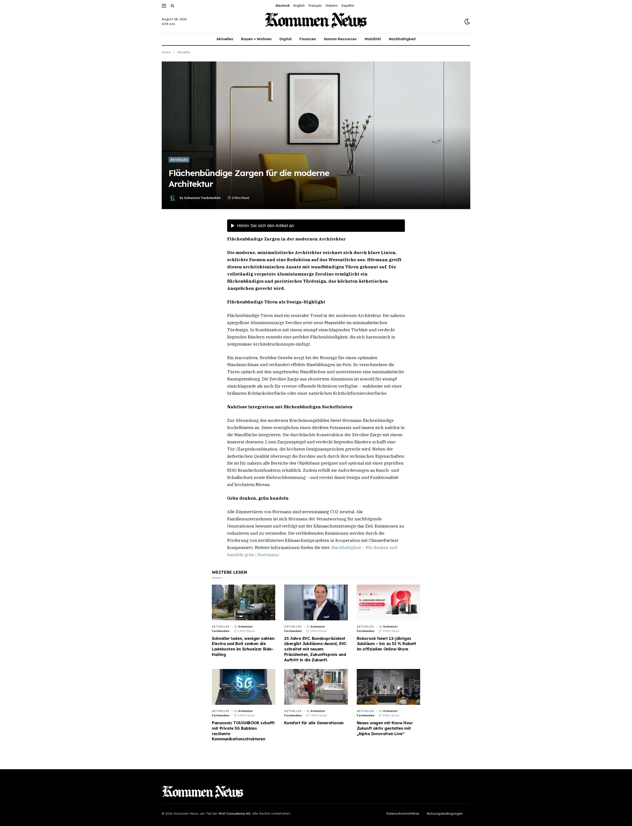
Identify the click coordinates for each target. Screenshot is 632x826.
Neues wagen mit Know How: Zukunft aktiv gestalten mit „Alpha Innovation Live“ (385, 728)
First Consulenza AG (234, 813)
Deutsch (283, 5)
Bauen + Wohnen (256, 39)
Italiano (331, 5)
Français (315, 5)
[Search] (172, 5)
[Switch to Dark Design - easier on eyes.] (466, 22)
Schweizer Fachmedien (202, 198)
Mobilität (373, 39)
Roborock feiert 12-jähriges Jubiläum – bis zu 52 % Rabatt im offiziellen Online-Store (386, 644)
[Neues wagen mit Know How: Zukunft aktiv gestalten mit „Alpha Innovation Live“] (388, 687)
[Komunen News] (316, 21)
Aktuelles (225, 39)
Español (347, 5)
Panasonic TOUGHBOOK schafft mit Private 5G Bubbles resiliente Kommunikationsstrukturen (243, 730)
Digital (285, 39)
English (299, 5)
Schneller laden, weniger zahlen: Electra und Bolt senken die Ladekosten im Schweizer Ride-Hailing (243, 646)
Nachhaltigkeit (402, 39)
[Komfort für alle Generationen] (316, 687)
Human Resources (340, 39)
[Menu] (164, 5)
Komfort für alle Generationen (313, 722)
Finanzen (307, 39)
